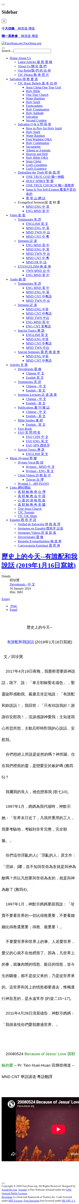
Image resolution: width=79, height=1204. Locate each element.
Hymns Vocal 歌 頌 (30, 462)
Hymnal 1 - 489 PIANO (33, 483)
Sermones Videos (37, 532)
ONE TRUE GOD (45, 176)
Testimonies (29, 219)
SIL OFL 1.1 (68, 1200)
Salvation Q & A (34, 124)
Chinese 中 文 (35, 373)
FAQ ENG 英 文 (37, 441)
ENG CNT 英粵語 (38, 326)
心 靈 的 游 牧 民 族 (31, 500)
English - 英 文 (36, 390)
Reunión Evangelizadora (40, 541)
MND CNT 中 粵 (37, 236)
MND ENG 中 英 (37, 206)
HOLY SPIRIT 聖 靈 (39, 181)
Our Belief (34, 70)
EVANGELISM (34, 266)
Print (13, 606)
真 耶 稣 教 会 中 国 (31, 496)
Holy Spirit (33, 102)
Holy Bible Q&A (37, 157)
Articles (19, 365)
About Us (32, 66)
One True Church (37, 94)
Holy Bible (33, 91)
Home (20, 58)
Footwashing (34, 105)
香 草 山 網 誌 (35, 198)
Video (18, 215)
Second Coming (36, 120)
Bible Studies (30, 420)
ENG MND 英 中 (37, 211)
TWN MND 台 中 (38, 271)
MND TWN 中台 (37, 318)
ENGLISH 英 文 (37, 223)
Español (23, 520)
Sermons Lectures (37, 394)
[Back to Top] (3, 1183)
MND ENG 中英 (37, 309)
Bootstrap (7, 1197)
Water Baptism (35, 98)
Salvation (24, 79)
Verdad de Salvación (39, 524)
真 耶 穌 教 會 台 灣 (31, 492)
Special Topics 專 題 (31, 449)
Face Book (25, 428)
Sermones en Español (40, 528)
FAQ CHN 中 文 (37, 437)
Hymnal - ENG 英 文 (40, 471)
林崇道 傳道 (18, 28)
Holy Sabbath (35, 113)
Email (13, 609)
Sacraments (33, 146)
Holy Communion (37, 109)
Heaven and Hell (37, 154)
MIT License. (16, 1200)
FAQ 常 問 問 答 (29, 432)
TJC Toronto (26, 512)
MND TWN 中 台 (38, 232)
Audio (18, 279)
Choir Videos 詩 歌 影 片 (34, 475)
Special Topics (31, 330)
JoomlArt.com (9, 1189)
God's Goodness (36, 165)
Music (23, 458)
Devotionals (29, 369)
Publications (34, 407)
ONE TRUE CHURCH (50, 185)
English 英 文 (35, 377)
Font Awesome (32, 1200)
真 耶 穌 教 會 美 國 (31, 504)
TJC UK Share (27, 516)
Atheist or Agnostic (38, 150)
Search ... (8, 51)
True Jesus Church (30, 508)
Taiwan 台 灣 (35, 479)
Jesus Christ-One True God (43, 87)
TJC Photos (33, 75)
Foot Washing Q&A (39, 139)
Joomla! (22, 1189)
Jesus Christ (33, 161)
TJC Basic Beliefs (37, 83)
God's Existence (36, 168)
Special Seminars (39, 352)
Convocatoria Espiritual (39, 545)
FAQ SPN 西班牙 (38, 445)
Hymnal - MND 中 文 (40, 466)
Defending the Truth (39, 172)
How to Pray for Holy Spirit (44, 128)
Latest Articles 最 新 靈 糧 (35, 62)
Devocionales (30, 537)
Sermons (27, 241)
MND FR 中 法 (36, 262)
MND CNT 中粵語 (39, 296)
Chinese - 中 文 (36, 386)
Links (20, 487)
